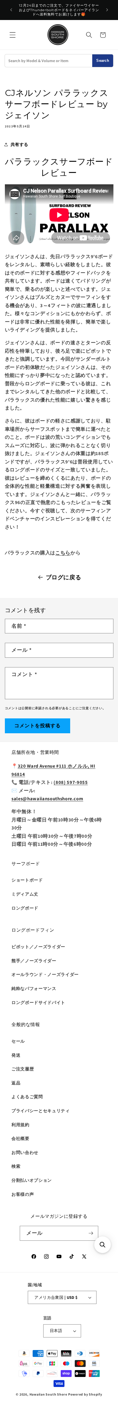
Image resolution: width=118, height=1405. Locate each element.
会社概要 (20, 1138)
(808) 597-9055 (71, 782)
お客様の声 (22, 1194)
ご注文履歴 (22, 1069)
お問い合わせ (24, 1152)
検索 (15, 1166)
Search (102, 60)
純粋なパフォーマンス (33, 988)
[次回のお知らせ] (107, 10)
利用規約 (20, 1124)
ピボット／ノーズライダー (38, 946)
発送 (15, 1055)
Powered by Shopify (85, 1394)
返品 (15, 1083)
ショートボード (27, 880)
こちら (62, 553)
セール (18, 1041)
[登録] (91, 1233)
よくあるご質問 (27, 1096)
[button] (12, 35)
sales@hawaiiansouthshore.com (47, 798)
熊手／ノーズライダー (33, 960)
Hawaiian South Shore (48, 1394)
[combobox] (48, 60)
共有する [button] (20, 144)
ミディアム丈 (24, 894)
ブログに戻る (63, 577)
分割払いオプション (31, 1180)
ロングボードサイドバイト (38, 1002)
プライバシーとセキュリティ (40, 1110)
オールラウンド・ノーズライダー (45, 974)
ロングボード (24, 908)
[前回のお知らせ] (11, 10)
